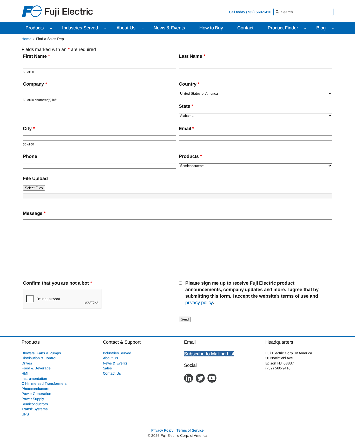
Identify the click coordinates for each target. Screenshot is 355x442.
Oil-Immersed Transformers (44, 383)
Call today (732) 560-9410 (250, 12)
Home (26, 39)
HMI (25, 373)
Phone (30, 156)
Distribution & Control (39, 358)
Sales (107, 368)
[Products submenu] (51, 28)
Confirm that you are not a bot (57, 283)
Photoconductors (35, 389)
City (29, 128)
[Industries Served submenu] (105, 28)
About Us (110, 358)
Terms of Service (190, 430)
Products (190, 156)
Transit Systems (35, 409)
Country (189, 84)
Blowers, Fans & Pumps (41, 353)
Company (35, 84)
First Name (36, 56)
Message (34, 213)
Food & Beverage (36, 368)
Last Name (192, 56)
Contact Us (112, 373)
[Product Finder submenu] (305, 28)
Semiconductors (35, 404)
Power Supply (33, 399)
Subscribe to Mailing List (209, 353)
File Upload (35, 178)
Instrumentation (34, 378)
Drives (27, 363)
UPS (25, 414)
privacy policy (199, 302)
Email (186, 128)
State (186, 106)
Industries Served (117, 353)
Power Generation (36, 394)
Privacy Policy (162, 430)
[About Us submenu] (142, 28)
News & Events (115, 363)
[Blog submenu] (332, 28)
